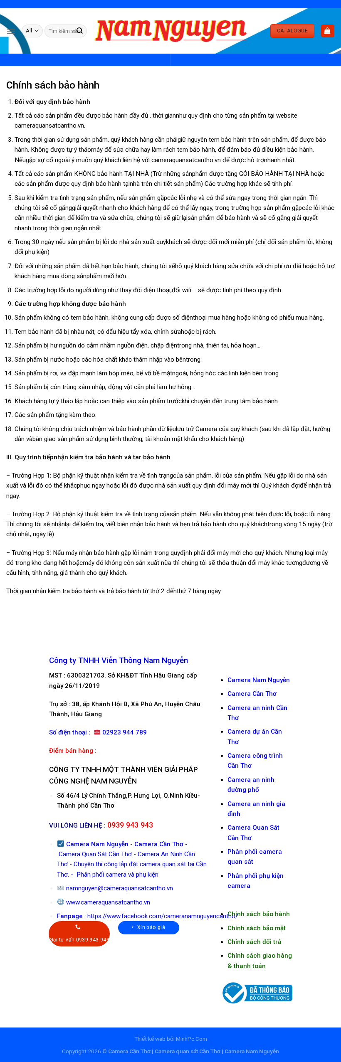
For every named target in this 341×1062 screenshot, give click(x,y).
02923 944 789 (124, 732)
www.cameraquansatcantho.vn (108, 902)
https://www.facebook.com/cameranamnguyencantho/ (162, 916)
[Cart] (327, 31)
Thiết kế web (150, 1038)
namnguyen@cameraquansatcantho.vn (119, 888)
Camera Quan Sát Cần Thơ (95, 854)
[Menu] (11, 31)
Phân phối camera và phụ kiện (116, 874)
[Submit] (79, 30)
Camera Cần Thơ (158, 844)
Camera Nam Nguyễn (258, 680)
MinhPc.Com (191, 1038)
